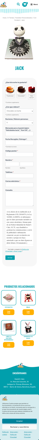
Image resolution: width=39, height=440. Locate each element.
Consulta (8, 190)
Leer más (8, 312)
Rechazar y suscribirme (19, 427)
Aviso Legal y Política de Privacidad (14, 434)
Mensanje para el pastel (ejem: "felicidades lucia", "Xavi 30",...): (18, 129)
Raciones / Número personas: (16, 119)
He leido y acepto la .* (17, 250)
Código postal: (11, 151)
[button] (18, 5)
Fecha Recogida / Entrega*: (16, 139)
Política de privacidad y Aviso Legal (17, 250)
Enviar (10, 258)
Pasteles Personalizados (23, 18)
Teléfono (9, 172)
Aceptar (19, 421)
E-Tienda (11, 18)
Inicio (4, 18)
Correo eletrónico (12, 181)
